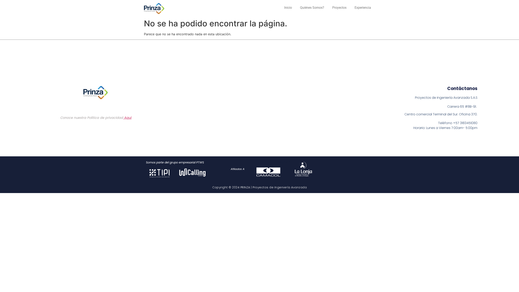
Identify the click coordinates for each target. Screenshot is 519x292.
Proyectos (339, 8)
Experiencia (363, 8)
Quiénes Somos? (312, 8)
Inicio (288, 8)
